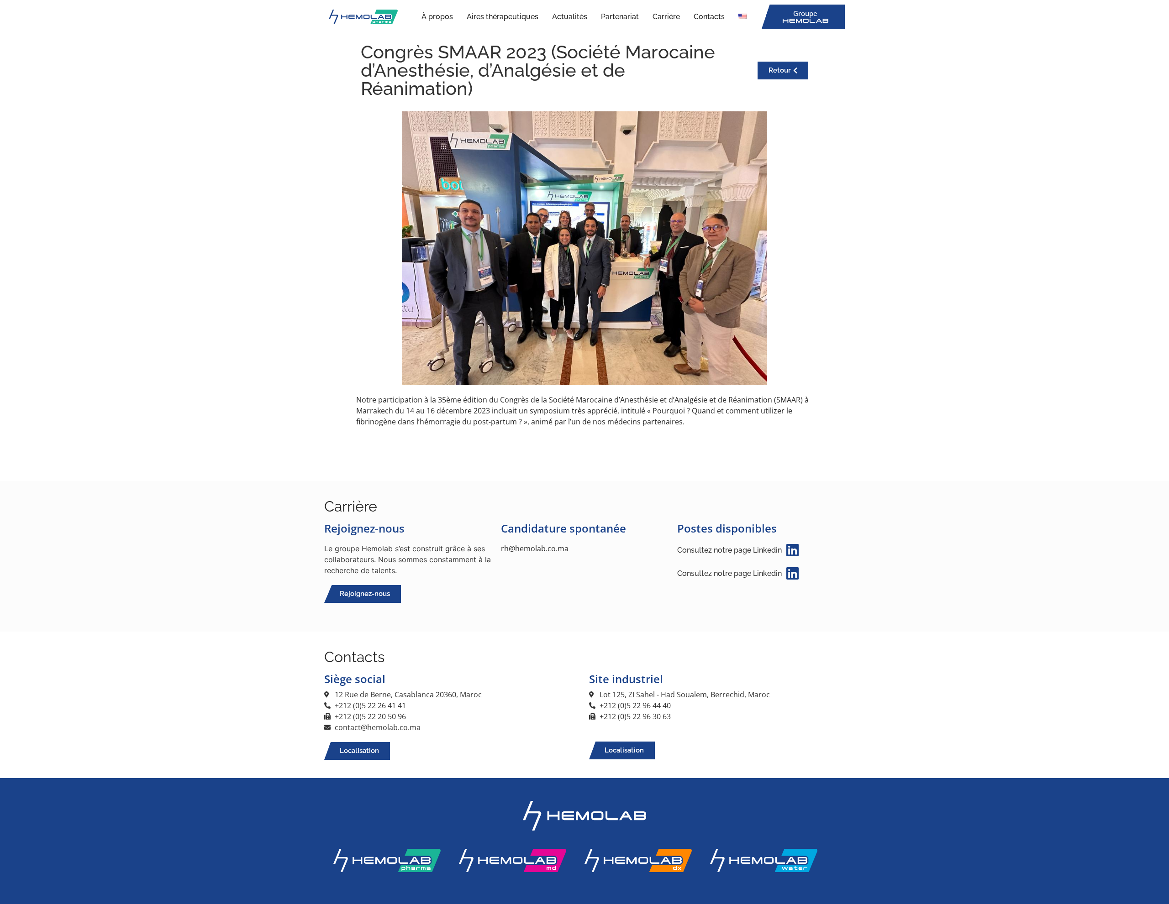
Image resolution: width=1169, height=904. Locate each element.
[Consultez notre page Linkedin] (792, 550)
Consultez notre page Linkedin (729, 550)
